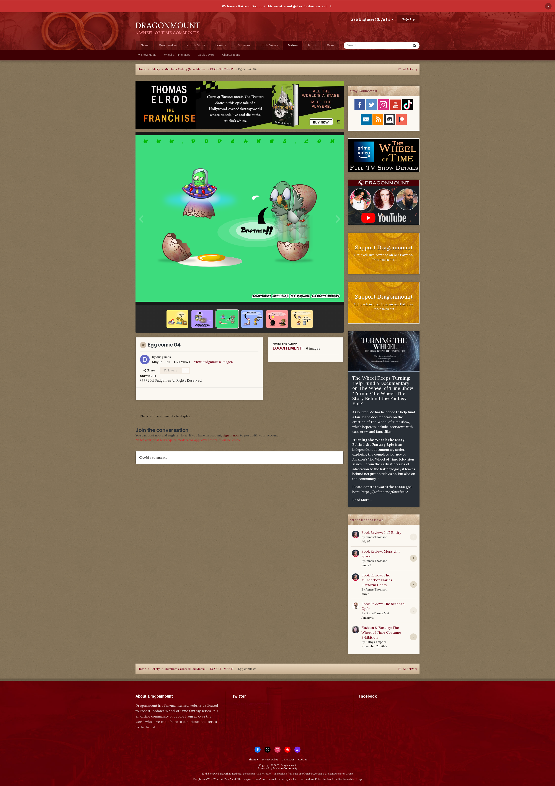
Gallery (293, 45)
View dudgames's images (213, 362)
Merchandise (167, 45)
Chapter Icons (231, 55)
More (330, 45)
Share (150, 370)
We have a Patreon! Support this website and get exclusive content (274, 6)
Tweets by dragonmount (251, 704)
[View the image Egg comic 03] (252, 319)
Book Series (269, 45)
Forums (220, 45)
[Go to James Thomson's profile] (355, 534)
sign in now (231, 435)
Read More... (362, 500)
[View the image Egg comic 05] (202, 319)
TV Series (243, 45)
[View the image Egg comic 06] (177, 319)
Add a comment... (154, 457)
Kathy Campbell (376, 642)
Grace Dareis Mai (377, 613)
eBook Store (196, 45)
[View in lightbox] (239, 218)
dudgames (163, 357)
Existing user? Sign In (371, 19)
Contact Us (288, 759)
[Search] (415, 45)
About (312, 45)
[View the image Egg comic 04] (227, 319)
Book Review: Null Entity (381, 532)
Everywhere (397, 45)
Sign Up (408, 19)
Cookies (302, 759)
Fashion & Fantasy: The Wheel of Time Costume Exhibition (381, 632)
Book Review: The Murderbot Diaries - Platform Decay (378, 580)
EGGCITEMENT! (288, 348)
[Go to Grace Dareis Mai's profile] (355, 605)
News (144, 45)
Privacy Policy (270, 759)
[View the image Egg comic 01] (302, 319)
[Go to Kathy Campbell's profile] (355, 629)
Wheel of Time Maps (177, 55)
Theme (252, 759)
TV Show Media (146, 55)
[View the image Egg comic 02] (277, 319)
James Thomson (376, 537)
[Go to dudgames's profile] (145, 359)
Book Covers (206, 55)
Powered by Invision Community (277, 768)
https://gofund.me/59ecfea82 (384, 492)
